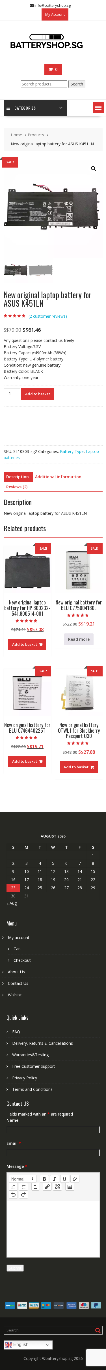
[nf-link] (47, 1187)
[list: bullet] (23, 1187)
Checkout (22, 960)
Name (12, 1120)
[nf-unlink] (57, 1187)
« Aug (12, 903)
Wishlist (15, 994)
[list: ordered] (13, 1187)
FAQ (16, 1031)
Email (14, 1143)
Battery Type (72, 451)
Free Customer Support (33, 1066)
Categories (25, 108)
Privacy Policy (24, 1077)
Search (77, 84)
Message (17, 1166)
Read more (79, 639)
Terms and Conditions (32, 1089)
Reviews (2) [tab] (16, 486)
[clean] (74, 1179)
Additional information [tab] (58, 476)
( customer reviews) (48, 316)
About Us (16, 971)
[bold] (44, 1179)
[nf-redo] (23, 1195)
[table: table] (69, 1187)
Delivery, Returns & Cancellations (42, 1043)
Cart (17, 948)
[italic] (54, 1179)
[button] (98, 107)
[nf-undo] (13, 1195)
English (20, 1344)
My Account (55, 14)
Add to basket (37, 393)
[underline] (64, 1179)
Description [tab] (17, 476)
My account (18, 937)
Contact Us (18, 983)
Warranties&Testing (30, 1054)
